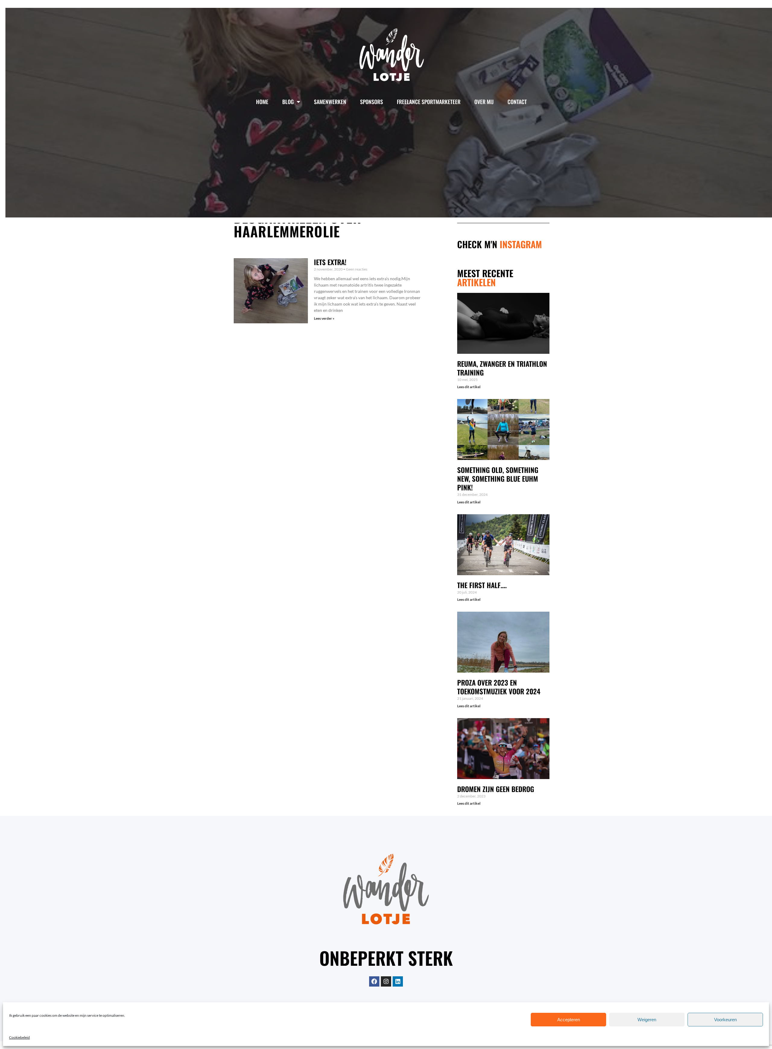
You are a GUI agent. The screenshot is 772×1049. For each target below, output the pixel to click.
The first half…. (482, 585)
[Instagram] (386, 981)
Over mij (484, 102)
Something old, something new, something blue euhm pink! (497, 479)
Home (262, 102)
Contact (517, 102)
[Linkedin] (398, 981)
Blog (288, 102)
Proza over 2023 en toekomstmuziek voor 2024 (498, 686)
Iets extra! (330, 262)
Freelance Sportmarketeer (428, 102)
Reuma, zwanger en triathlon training (502, 368)
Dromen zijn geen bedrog (495, 789)
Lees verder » (324, 318)
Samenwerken (330, 102)
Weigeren (647, 1019)
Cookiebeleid (19, 1037)
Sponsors (371, 102)
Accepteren (568, 1019)
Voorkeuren (725, 1019)
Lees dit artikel (468, 387)
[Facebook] (374, 981)
